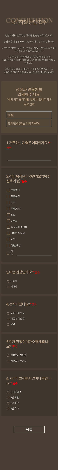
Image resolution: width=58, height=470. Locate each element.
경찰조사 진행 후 (19, 360)
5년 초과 (15, 408)
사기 (13, 239)
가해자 (14, 281)
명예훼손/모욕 (18, 233)
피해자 (14, 286)
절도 (13, 214)
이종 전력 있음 (17, 318)
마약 (13, 202)
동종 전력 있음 (17, 313)
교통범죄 (15, 190)
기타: (12, 253)
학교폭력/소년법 (19, 227)
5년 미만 (15, 403)
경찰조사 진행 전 (19, 355)
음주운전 (15, 196)
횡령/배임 (15, 245)
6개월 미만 (16, 392)
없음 (13, 324)
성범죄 (14, 221)
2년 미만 (15, 397)
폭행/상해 (15, 208)
